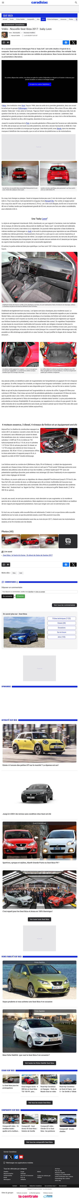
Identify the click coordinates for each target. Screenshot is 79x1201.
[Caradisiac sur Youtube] (21, 1157)
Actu (43, 19)
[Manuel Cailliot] (5, 37)
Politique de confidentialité (62, 1174)
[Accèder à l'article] (39, 743)
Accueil (5, 19)
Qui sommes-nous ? (50, 1186)
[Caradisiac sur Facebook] (6, 1157)
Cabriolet (23, 1173)
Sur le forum (61, 632)
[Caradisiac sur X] (11, 1157)
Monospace (7, 1179)
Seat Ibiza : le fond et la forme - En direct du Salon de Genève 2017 (28, 555)
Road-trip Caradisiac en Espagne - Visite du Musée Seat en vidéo (49, 1089)
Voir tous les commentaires (64, 605)
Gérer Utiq (58, 1180)
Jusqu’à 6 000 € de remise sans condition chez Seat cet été (27, 814)
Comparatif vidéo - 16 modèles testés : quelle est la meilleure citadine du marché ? (11, 1128)
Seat (23, 106)
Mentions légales (60, 1172)
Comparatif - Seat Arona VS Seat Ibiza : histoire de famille (29, 1128)
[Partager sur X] (73, 42)
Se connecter (7, 596)
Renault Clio (49, 201)
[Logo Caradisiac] (39, 4)
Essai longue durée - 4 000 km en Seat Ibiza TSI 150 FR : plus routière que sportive (30, 1089)
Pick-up (22, 1177)
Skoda (59, 129)
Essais (12, 19)
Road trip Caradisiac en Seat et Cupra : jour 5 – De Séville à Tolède (68, 1089)
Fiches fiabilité (20, 19)
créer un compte (40, 591)
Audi (29, 231)
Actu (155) (61, 637)
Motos (39, 1171)
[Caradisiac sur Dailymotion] (16, 1157)
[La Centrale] (28, 1198)
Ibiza (4, 106)
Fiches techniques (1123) (61, 618)
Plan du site (58, 1170)
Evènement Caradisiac (14, 24)
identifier (30, 591)
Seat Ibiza (8, 15)
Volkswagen (22, 108)
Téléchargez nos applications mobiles (19, 1163)
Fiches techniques (52, 19)
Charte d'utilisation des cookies (64, 1176)
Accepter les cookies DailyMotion (39, 84)
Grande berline (8, 1175)
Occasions (61, 628)
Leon (44, 218)
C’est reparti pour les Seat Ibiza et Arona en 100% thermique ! (28, 911)
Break (5, 1177)
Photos (71, 19)
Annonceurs (23, 1186)
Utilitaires (23, 1179)
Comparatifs (30, 19)
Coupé (22, 1171)
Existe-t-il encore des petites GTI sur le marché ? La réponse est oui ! (31, 765)
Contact (14, 1186)
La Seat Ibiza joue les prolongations (10, 1087)
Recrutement (63, 1186)
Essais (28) (62, 623)
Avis (38, 19)
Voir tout (67, 544)
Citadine (6, 1171)
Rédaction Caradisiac (36, 1186)
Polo (27, 123)
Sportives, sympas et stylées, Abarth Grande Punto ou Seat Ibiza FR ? (31, 863)
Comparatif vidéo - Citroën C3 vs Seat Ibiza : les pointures (48, 1128)
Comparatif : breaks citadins (67, 1130)
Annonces (63, 19)
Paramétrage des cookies (62, 1178)
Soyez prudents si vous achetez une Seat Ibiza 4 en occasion (27, 1002)
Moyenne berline (8, 1173)
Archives (57, 1169)
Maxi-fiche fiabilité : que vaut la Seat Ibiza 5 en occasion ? (26, 1055)
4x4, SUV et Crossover (26, 1175)
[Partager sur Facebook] (66, 42)
